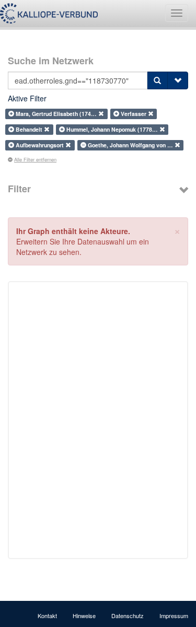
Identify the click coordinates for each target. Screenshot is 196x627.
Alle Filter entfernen (35, 159)
